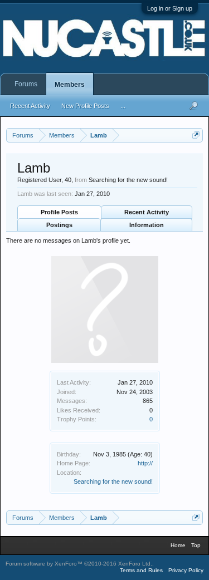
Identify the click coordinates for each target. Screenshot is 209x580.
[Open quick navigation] (196, 135)
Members (70, 85)
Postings (59, 225)
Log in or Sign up (169, 8)
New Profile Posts (85, 105)
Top (196, 545)
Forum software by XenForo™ (79, 564)
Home (178, 545)
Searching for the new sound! (113, 481)
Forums (25, 84)
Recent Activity (146, 212)
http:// (145, 463)
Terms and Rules (141, 570)
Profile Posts (59, 212)
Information (146, 225)
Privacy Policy (185, 570)
